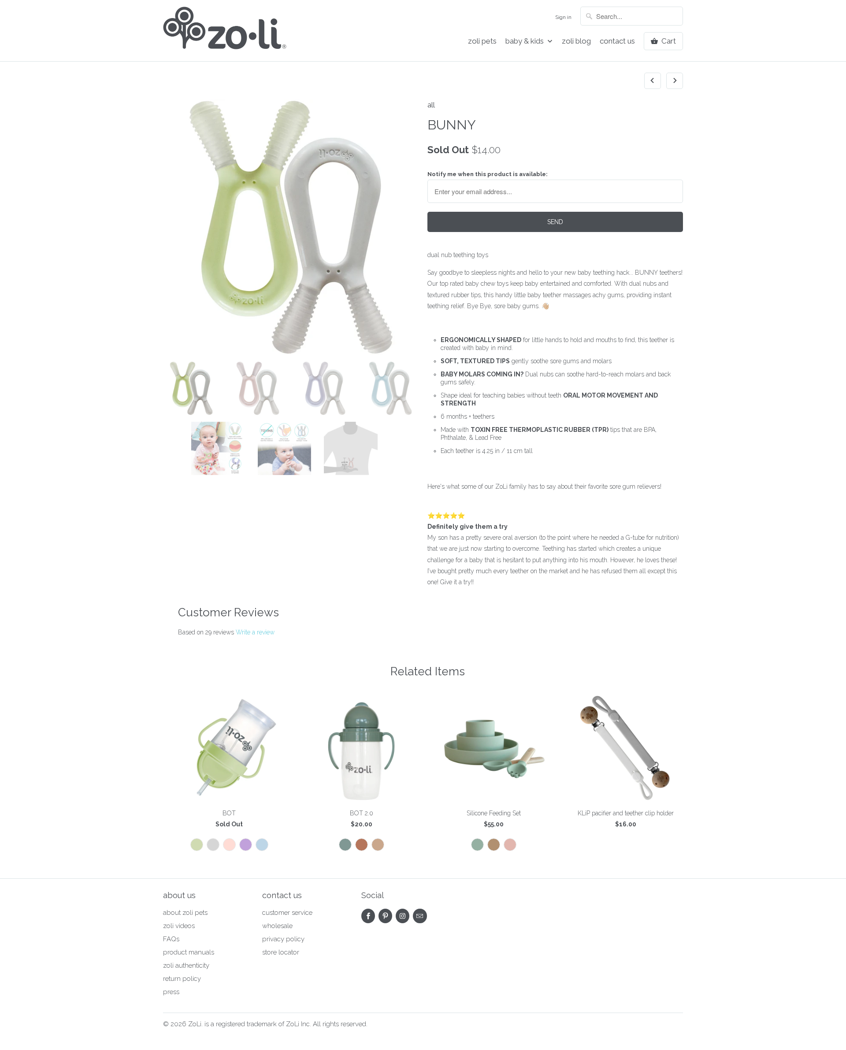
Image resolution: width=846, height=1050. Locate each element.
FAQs (171, 939)
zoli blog (576, 41)
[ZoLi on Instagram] (402, 916)
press (171, 992)
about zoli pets (185, 913)
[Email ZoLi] (420, 916)
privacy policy (283, 939)
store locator (280, 952)
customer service (287, 913)
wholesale (277, 926)
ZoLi (194, 1024)
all (431, 104)
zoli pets (482, 41)
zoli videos (179, 926)
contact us (617, 41)
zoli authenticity (186, 965)
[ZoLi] (224, 31)
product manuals (188, 952)
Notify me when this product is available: (487, 174)
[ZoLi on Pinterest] (385, 916)
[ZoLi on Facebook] (368, 916)
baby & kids (525, 41)
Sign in (563, 17)
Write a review (255, 632)
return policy (182, 979)
